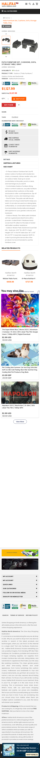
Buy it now (8, 105)
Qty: (3, 98)
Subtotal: (5, 93)
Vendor (5, 79)
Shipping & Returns (11, 163)
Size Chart (8, 167)
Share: (4, 112)
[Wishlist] (19, 105)
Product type (7, 73)
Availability (6, 70)
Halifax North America (16, 79)
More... (21, 754)
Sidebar (7, 26)
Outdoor (15, 117)
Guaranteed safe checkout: (13, 121)
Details (6, 159)
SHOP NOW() (32, 755)
